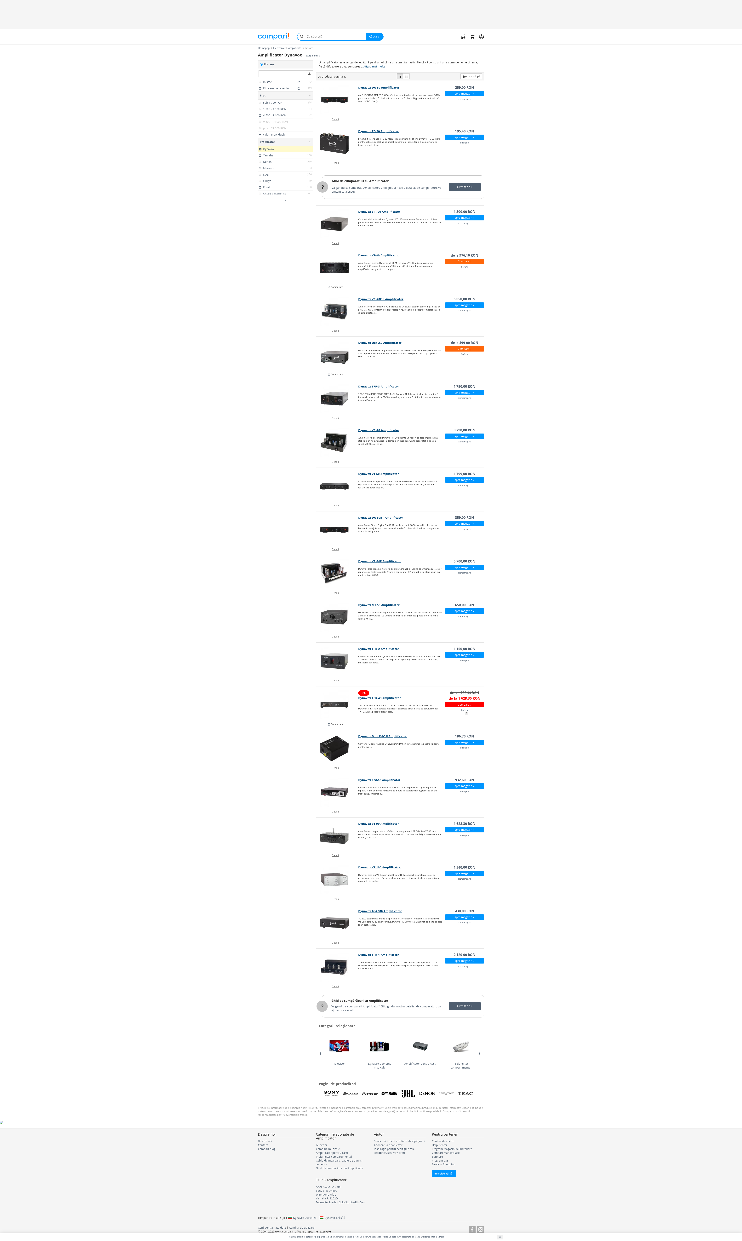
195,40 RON (464, 131)
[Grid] (406, 76)
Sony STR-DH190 (326, 1190)
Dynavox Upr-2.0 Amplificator (380, 343)
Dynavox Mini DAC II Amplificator (382, 736)
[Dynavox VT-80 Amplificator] (337, 267)
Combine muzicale (328, 1149)
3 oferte (464, 266)
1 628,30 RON (464, 823)
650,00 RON (464, 605)
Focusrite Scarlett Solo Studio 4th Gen (340, 1202)
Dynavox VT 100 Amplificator (379, 867)
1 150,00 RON (464, 649)
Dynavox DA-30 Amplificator (378, 87)
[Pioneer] (370, 1094)
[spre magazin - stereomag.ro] (337, 99)
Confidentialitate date (272, 1227)
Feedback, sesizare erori (389, 1153)
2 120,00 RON (464, 955)
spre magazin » (464, 93)
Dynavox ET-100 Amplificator (379, 212)
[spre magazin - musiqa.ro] (337, 143)
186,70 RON (464, 736)
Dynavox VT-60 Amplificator (378, 474)
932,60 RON (464, 780)
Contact (263, 1145)
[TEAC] (465, 1094)
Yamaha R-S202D (327, 1198)
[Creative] (446, 1094)
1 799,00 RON (464, 474)
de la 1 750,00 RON (464, 692)
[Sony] (331, 1094)
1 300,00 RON (464, 211)
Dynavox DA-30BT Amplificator (380, 518)
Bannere (437, 1156)
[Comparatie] (463, 36)
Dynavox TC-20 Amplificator (378, 131)
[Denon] (427, 1094)
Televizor (339, 1063)
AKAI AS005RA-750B (328, 1187)
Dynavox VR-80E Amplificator (379, 561)
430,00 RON (464, 911)
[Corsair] (350, 1094)
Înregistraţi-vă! (443, 1173)
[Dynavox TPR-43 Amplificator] (337, 704)
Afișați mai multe (374, 66)
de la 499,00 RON (464, 343)
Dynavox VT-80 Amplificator (378, 255)
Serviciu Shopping (443, 1164)
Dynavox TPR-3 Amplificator (378, 386)
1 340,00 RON (464, 867)
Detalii (335, 119)
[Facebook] (472, 1228)
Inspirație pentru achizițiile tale (394, 1149)
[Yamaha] (389, 1094)
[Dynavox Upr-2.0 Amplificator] (337, 355)
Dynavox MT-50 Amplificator (379, 605)
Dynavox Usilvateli (305, 1217)
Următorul (464, 187)
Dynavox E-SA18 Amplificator (379, 780)
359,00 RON (464, 517)
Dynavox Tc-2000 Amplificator (380, 911)
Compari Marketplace (446, 1153)
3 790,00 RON (464, 430)
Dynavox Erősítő (335, 1217)
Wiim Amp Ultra (326, 1194)
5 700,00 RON (464, 561)
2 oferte (464, 354)
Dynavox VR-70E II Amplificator (380, 299)
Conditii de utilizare (302, 1227)
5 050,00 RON (464, 299)
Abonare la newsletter (388, 1145)
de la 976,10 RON (464, 255)
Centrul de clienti (443, 1141)
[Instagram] (480, 1228)
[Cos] (472, 36)
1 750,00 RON (464, 386)
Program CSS (440, 1160)
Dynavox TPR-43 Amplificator (379, 698)
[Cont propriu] (481, 36)
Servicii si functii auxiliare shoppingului (399, 1141)
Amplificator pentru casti (420, 1063)
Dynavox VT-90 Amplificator (378, 824)
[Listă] (400, 76)
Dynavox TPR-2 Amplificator (378, 649)
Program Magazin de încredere (452, 1149)
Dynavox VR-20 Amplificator (378, 430)
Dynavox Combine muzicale (379, 1065)
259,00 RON (464, 87)
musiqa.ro (464, 142)
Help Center (439, 1145)
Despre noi (265, 1141)
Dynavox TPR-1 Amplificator (378, 955)
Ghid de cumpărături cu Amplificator (360, 181)
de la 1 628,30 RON (465, 698)
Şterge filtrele (313, 55)
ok (309, 73)
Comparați (464, 261)
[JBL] (408, 1094)
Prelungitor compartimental (461, 1065)
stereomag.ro (464, 98)
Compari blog (266, 1149)
